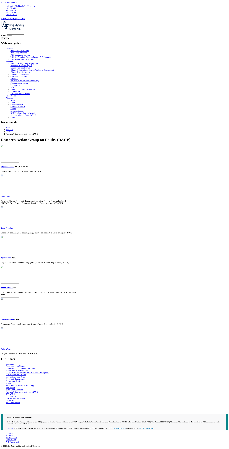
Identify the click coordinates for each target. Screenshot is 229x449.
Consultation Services (18, 76)
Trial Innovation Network (20, 94)
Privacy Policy (11, 438)
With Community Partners (20, 55)
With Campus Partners (18, 53)
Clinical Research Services (20, 68)
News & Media (11, 96)
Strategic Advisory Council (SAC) (23, 115)
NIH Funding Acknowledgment (22, 113)
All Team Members (13, 403)
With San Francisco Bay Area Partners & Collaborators (31, 57)
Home (8, 127)
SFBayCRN (10, 394)
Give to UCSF (11, 15)
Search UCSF (11, 10)
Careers (13, 109)
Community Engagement (19, 74)
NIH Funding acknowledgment (117, 428)
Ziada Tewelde (7, 288)
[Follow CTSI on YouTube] (2, 33)
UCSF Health (11, 8)
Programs (9, 61)
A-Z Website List (12, 442)
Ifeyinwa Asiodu (7, 167)
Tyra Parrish (6, 258)
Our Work (9, 48)
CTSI (10, 428)
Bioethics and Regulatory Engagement (20, 368)
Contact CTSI (6, 407)
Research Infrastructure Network (22, 89)
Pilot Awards (15, 85)
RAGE (13, 87)
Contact (13, 117)
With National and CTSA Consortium (24, 59)
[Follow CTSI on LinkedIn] (3, 33)
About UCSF (11, 12)
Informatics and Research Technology (24, 81)
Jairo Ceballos (7, 228)
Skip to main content (8, 2)
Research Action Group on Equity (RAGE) (22, 392)
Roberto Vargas (7, 319)
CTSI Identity (6, 411)
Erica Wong (6, 349)
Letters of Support (17, 111)
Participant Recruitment (19, 83)
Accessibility (10, 435)
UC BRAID (10, 401)
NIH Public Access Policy (146, 428)
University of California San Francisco (20, 6)
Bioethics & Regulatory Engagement (24, 64)
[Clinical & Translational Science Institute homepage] (13, 31)
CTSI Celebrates (16, 104)
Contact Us (10, 433)
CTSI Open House (17, 107)
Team (12, 102)
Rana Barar (6, 196)
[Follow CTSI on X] (1, 33)
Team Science (15, 91)
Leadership (10, 364)
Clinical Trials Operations (20, 72)
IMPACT (14, 79)
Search (3, 36)
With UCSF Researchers (19, 51)
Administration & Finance (15, 366)
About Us (9, 98)
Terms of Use (11, 440)
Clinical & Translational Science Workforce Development (32, 70)
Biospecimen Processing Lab (21, 66)
